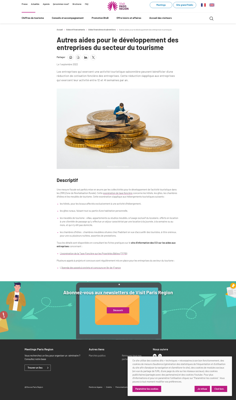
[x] (160, 356)
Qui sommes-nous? (61, 4)
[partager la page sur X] (93, 57)
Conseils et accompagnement (68, 17)
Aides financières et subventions (102, 29)
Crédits (109, 387)
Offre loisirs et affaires (129, 17)
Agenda (46, 4)
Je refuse (202, 388)
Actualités (35, 4)
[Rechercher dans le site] (212, 18)
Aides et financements (75, 29)
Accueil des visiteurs (160, 17)
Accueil (60, 29)
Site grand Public (184, 5)
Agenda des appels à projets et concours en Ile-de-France (91, 267)
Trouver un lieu (35, 368)
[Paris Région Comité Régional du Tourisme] (118, 6)
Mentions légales (95, 387)
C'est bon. (219, 388)
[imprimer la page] (71, 57)
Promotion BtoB (100, 17)
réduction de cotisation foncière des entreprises (88, 75)
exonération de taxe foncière (117, 193)
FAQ (86, 4)
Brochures (77, 4)
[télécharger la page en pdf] (78, 57)
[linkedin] (155, 356)
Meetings (161, 5)
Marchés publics (97, 355)
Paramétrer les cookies (146, 388)
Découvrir (118, 310)
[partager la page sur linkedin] (86, 57)
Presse (24, 4)
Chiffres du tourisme (33, 17)
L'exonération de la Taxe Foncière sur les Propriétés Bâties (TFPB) (93, 253)
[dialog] (180, 376)
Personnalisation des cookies (127, 387)
